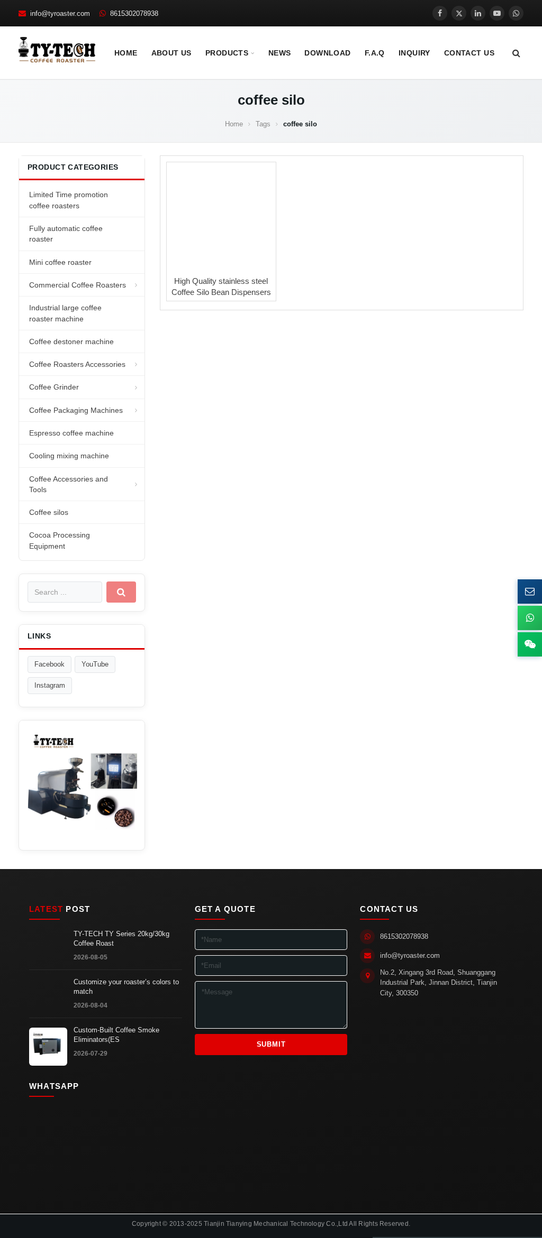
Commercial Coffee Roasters (77, 285)
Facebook (49, 664)
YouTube (95, 664)
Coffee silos (48, 512)
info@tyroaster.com (410, 955)
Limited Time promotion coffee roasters (68, 199)
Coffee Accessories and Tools (68, 484)
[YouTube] (497, 13)
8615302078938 (404, 936)
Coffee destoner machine (71, 341)
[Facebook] (439, 13)
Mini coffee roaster (60, 262)
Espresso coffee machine (71, 433)
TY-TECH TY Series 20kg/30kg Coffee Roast (121, 939)
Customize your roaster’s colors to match (126, 987)
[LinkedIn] (478, 13)
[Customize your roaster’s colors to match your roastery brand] (48, 999)
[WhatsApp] (516, 13)
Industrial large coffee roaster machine (65, 312)
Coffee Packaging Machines (76, 410)
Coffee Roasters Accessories (77, 364)
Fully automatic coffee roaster (66, 233)
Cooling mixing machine (69, 455)
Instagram (49, 685)
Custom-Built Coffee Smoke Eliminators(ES (116, 1035)
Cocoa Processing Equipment (59, 540)
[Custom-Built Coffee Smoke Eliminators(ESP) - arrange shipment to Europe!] (48, 1047)
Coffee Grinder (54, 387)
